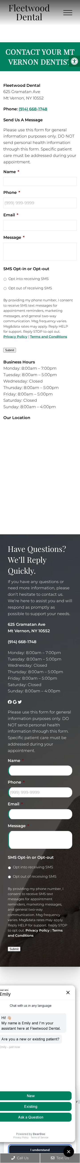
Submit (9, 350)
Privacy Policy (15, 337)
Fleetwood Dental (29, 12)
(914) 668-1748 (33, 109)
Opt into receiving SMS (28, 279)
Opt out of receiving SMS (30, 288)
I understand (40, 1150)
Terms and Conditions (48, 337)
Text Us (62, 1158)
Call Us (22, 1158)
